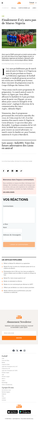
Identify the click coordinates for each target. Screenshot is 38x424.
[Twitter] (17, 350)
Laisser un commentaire (19, 244)
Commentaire (8, 206)
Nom (5, 227)
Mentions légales (6, 392)
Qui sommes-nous (6, 390)
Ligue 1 (3, 380)
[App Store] (12, 411)
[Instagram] (24, 350)
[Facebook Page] (14, 350)
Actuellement (5, 8)
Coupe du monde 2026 (24, 8)
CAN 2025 (13, 8)
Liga (3, 374)
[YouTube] (21, 350)
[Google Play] (25, 411)
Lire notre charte (8, 192)
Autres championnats (7, 384)
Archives (4, 400)
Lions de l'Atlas (5, 360)
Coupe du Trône (6, 364)
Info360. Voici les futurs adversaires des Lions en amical (18, 145)
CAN (3, 16)
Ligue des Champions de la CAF (9, 366)
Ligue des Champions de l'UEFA (9, 370)
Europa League (5, 372)
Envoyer (19, 338)
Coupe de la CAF (6, 368)
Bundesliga (4, 382)
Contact (4, 398)
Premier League (6, 376)
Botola (3, 362)
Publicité (4, 394)
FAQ (3, 396)
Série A (3, 378)
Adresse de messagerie (12, 235)
